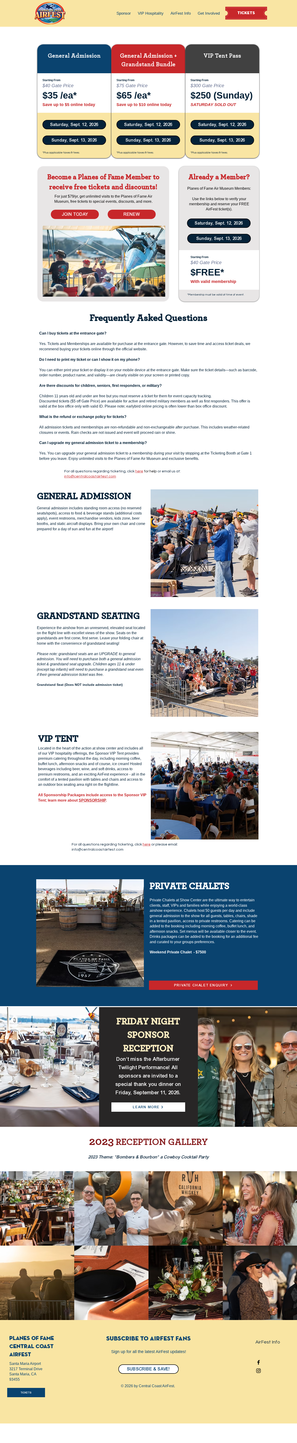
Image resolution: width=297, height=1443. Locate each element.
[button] (123, 13)
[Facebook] (258, 1362)
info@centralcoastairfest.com (90, 476)
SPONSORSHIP (92, 800)
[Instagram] (258, 1371)
